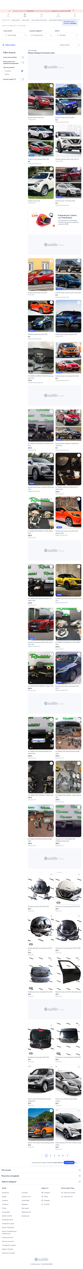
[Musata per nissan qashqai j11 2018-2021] (68, 892)
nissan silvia (25, 20)
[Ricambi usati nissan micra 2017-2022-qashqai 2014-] (68, 517)
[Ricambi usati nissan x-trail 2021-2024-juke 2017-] (41, 474)
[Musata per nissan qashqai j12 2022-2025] (68, 935)
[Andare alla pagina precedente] (42, 1156)
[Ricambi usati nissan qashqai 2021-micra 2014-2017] (41, 629)
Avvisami (70, 1162)
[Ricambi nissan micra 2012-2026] (41, 320)
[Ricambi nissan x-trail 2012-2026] (68, 186)
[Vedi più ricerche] (79, 20)
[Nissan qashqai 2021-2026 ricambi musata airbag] (68, 1129)
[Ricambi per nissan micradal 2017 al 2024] (41, 977)
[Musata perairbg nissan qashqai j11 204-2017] (41, 935)
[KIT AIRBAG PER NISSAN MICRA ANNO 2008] (68, 738)
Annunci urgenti (8, 79)
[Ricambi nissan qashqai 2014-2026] (41, 145)
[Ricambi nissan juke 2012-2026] (68, 103)
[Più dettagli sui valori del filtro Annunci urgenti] (15, 79)
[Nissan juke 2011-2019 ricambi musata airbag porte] (41, 1085)
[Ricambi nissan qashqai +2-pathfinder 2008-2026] (68, 430)
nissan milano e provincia (39, 20)
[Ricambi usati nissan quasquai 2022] (68, 320)
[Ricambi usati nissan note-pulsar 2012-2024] (68, 672)
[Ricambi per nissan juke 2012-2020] (41, 1043)
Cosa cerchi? (8, 31)
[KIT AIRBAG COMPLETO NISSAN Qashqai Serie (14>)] (41, 362)
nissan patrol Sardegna (56, 20)
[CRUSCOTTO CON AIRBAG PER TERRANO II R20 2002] (68, 825)
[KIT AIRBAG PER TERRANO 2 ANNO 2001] (41, 672)
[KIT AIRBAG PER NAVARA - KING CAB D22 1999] (68, 782)
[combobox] (16, 35)
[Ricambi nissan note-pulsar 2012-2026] (68, 362)
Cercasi (7, 74)
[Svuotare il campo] (25, 35)
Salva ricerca (10, 45)
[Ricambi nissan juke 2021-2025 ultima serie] (68, 977)
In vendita (8, 71)
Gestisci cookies (7, 1216)
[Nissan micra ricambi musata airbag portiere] (68, 1085)
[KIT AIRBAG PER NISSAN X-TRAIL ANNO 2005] (41, 517)
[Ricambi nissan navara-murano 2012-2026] (68, 278)
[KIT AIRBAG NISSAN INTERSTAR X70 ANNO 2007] (68, 474)
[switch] (22, 57)
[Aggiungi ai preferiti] (51, 85)
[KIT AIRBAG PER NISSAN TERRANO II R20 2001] (41, 430)
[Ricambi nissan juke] (41, 186)
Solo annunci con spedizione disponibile (11, 62)
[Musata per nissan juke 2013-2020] (41, 892)
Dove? (57, 31)
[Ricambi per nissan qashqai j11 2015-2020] (68, 1043)
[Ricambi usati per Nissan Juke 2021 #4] (68, 145)
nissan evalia (16, 20)
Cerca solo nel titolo (10, 57)
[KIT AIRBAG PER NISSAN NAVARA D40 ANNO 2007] (41, 585)
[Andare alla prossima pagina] (67, 1156)
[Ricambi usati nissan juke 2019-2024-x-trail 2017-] (68, 585)
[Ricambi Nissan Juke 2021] (41, 103)
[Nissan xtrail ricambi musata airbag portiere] (41, 1129)
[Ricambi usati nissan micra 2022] (41, 278)
